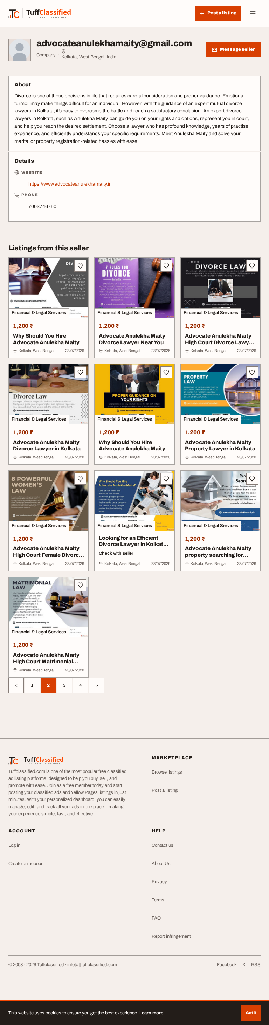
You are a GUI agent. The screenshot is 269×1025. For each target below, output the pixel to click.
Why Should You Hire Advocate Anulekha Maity (46, 339)
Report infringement (171, 936)
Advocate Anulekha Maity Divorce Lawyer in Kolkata (47, 445)
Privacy (159, 881)
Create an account (26, 863)
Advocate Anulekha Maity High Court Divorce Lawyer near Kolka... (219, 342)
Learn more (151, 1013)
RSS (256, 964)
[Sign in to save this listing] (80, 266)
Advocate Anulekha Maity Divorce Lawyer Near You (132, 339)
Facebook (227, 964)
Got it (251, 1013)
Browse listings (167, 772)
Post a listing (165, 790)
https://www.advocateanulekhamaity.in (70, 184)
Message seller (237, 49)
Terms (158, 900)
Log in (14, 845)
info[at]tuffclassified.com (92, 964)
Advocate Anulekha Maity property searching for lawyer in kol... (218, 555)
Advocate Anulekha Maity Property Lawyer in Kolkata (220, 445)
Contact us (162, 845)
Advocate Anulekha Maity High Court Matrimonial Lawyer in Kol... (46, 661)
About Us (161, 863)
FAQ (156, 918)
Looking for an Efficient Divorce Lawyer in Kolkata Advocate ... (132, 544)
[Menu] (253, 13)
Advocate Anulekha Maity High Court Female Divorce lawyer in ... (47, 555)
